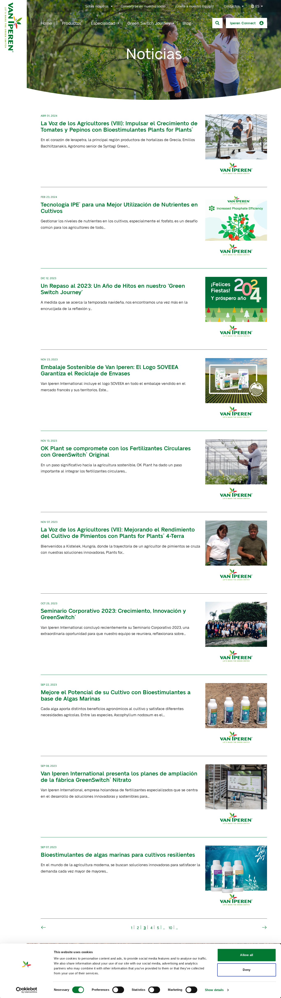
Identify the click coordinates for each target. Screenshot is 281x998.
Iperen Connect (243, 23)
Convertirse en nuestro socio (143, 6)
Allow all (246, 955)
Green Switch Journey (148, 23)
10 (170, 927)
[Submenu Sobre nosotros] (112, 6)
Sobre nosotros (97, 6)
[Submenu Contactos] (243, 6)
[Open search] (217, 23)
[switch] (118, 989)
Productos (71, 23)
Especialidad (103, 23)
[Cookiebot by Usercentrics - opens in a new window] (27, 990)
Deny (247, 969)
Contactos (232, 6)
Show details (214, 990)
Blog (186, 23)
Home (46, 23)
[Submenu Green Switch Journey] (173, 23)
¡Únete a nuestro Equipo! (194, 6)
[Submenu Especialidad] (118, 23)
